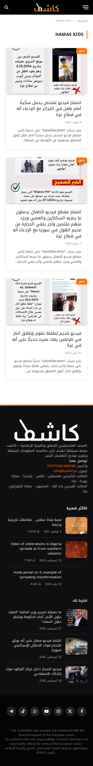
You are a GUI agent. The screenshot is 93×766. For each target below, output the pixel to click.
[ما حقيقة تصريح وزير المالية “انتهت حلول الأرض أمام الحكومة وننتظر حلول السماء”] (76, 617)
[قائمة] (85, 7)
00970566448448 (61, 466)
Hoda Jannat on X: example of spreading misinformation (37, 574)
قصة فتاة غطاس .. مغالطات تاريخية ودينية (34, 522)
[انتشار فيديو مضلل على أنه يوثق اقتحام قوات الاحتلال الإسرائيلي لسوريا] (76, 646)
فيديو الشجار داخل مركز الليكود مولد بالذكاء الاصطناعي (33, 671)
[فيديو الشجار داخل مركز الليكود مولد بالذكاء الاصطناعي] (76, 674)
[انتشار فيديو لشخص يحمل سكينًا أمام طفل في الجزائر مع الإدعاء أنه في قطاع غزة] (46, 71)
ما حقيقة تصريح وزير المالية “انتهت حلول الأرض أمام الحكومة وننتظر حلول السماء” (34, 617)
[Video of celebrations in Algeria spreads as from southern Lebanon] (76, 549)
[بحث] (7, 7)
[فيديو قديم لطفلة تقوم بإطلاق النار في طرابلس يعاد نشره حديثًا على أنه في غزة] (46, 302)
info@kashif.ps (65, 471)
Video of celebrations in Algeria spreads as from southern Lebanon (36, 549)
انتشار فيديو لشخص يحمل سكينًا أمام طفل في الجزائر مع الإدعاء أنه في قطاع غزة (48, 109)
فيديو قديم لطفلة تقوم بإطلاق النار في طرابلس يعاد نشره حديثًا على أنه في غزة (46, 339)
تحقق (82, 51)
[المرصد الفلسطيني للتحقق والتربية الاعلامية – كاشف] (46, 7)
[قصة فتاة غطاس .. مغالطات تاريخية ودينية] (76, 525)
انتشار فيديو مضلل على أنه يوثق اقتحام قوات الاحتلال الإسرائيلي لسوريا (36, 645)
